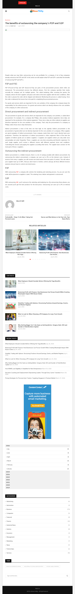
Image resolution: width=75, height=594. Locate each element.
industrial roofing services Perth (33, 566)
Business (38, 509)
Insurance (38, 533)
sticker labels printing (52, 566)
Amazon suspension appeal (13, 566)
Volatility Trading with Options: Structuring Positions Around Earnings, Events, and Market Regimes (43, 304)
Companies (38, 513)
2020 (8, 485)
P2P (17, 172)
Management (38, 537)
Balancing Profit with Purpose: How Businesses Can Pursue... (34, 3)
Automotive (38, 505)
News (38, 545)
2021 (8, 482)
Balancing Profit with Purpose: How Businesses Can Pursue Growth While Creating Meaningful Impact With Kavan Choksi (44, 293)
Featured (38, 517)
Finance (38, 521)
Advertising (38, 501)
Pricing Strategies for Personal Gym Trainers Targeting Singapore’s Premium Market (30, 378)
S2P (17, 182)
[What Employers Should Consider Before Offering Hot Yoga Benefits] (21, 239)
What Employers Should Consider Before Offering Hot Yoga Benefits (39, 281)
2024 (8, 474)
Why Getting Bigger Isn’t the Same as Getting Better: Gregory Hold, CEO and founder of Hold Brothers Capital (42, 326)
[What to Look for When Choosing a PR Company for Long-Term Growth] (10, 316)
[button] (28, 2)
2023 (8, 477)
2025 (8, 472)
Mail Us (37, 6)
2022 (8, 480)
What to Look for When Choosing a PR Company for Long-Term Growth (40, 314)
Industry (38, 529)
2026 (8, 446)
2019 (8, 488)
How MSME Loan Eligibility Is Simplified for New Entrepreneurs (23, 368)
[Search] (69, 11)
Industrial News (38, 525)
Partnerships (38, 549)
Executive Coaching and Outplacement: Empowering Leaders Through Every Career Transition (33, 372)
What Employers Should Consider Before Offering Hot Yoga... (21, 253)
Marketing (38, 541)
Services (38, 553)
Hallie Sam (13, 26)
